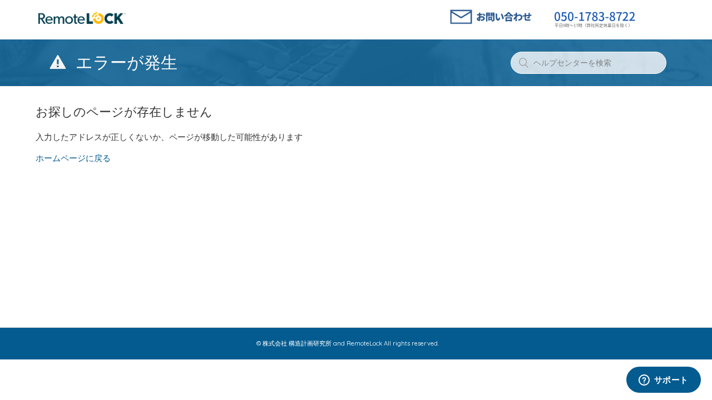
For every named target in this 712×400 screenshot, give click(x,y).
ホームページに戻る (73, 158)
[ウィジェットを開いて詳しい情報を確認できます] (663, 380)
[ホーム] (82, 24)
